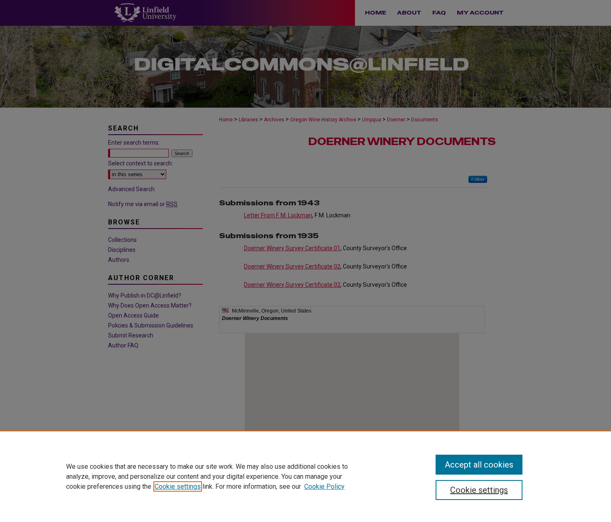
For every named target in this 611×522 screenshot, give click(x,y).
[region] (305, 476)
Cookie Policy (324, 486)
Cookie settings (178, 486)
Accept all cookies (479, 465)
